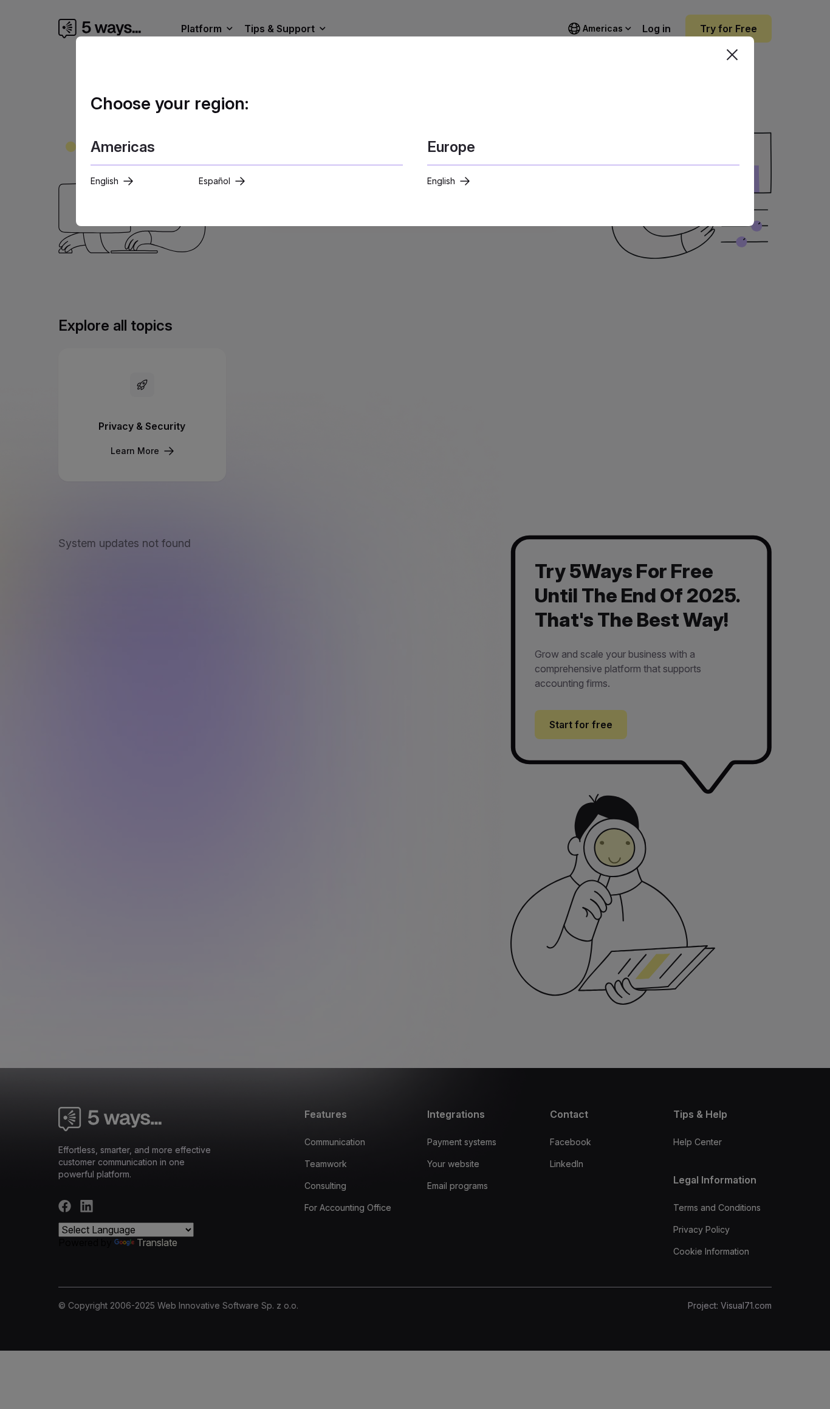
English (104, 181)
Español (214, 181)
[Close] (732, 54)
